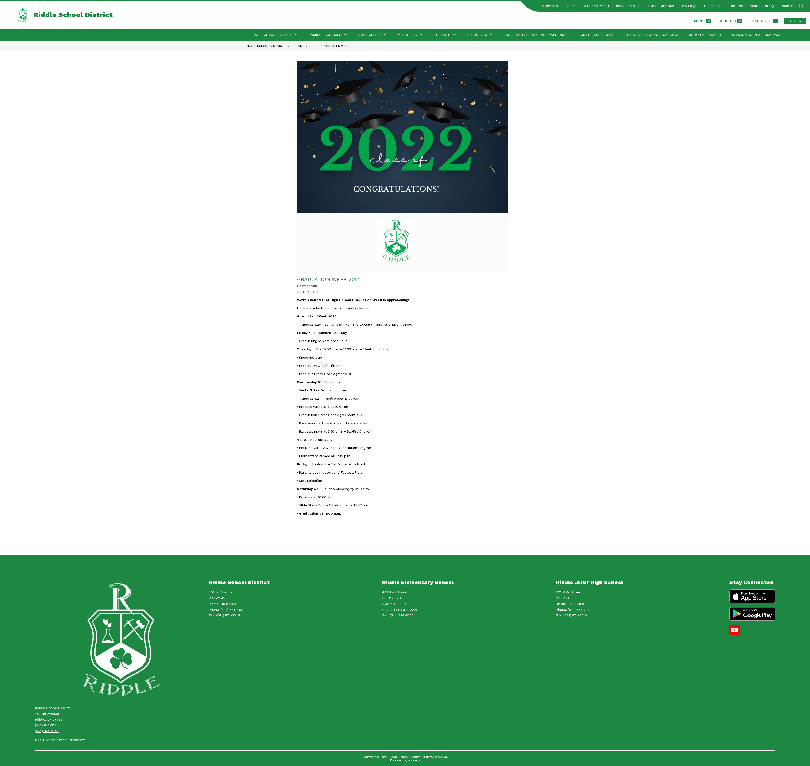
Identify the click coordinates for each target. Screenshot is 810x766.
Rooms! (787, 6)
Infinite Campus (660, 6)
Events (570, 6)
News (297, 45)
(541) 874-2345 (47, 731)
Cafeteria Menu (596, 6)
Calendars (549, 6)
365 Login (689, 6)
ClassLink (712, 6)
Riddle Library (762, 6)
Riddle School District (264, 45)
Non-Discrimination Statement (60, 740)
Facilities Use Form (594, 35)
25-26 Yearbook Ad (704, 35)
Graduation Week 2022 (330, 45)
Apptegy (414, 760)
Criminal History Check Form (650, 35)
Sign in (795, 21)
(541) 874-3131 (46, 725)
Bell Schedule (628, 6)
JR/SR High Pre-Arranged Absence (535, 35)
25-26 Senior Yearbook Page (756, 35)
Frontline (735, 6)
